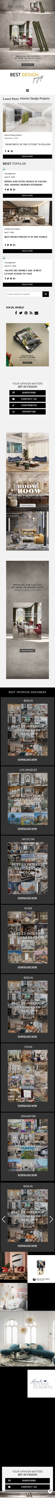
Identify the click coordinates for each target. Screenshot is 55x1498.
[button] (51, 1219)
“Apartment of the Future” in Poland (27, 144)
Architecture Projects (12, 229)
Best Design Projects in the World (25, 237)
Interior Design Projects (35, 98)
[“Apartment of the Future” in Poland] (27, 117)
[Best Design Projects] (27, 78)
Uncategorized (9, 174)
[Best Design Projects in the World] (27, 213)
